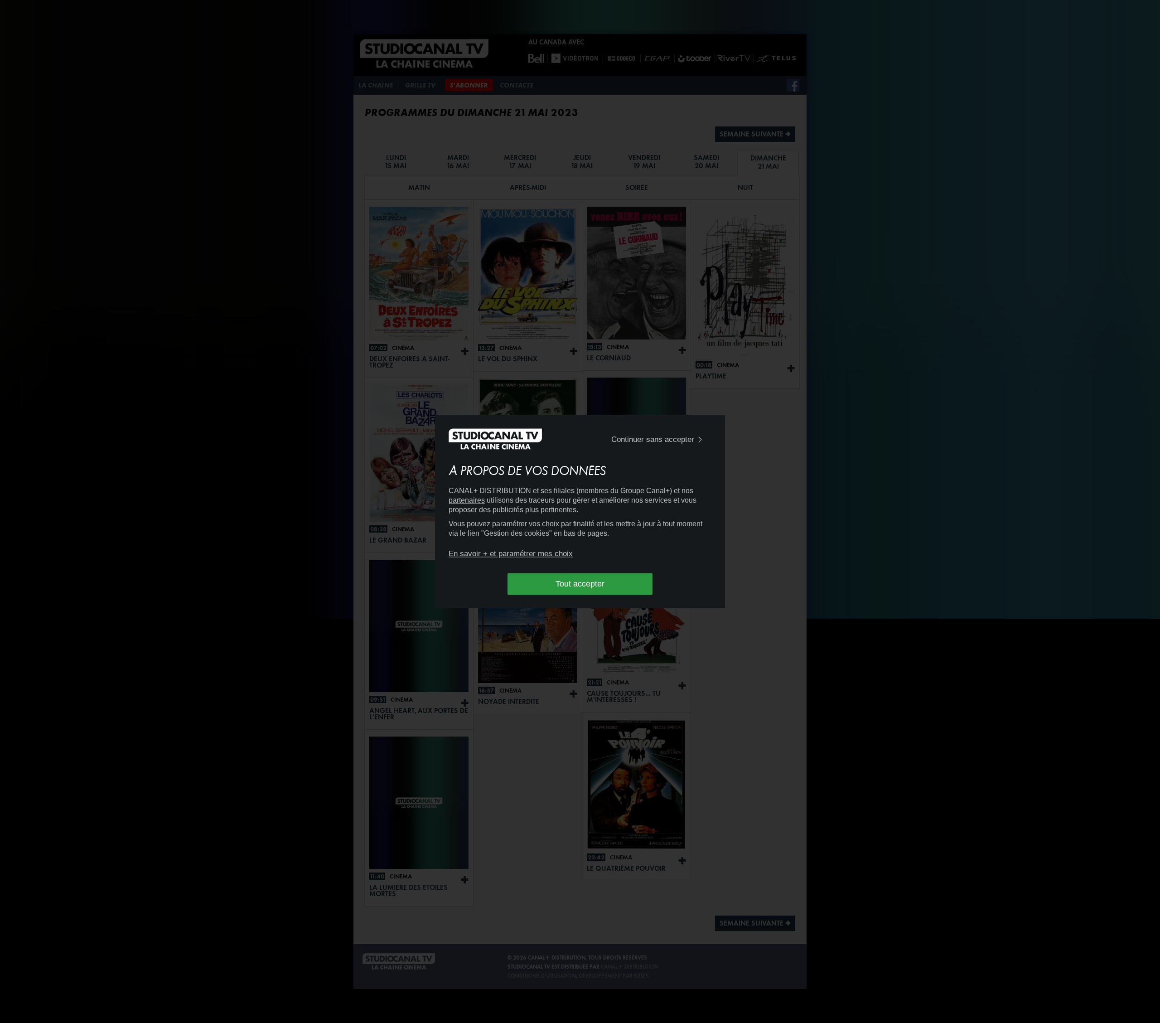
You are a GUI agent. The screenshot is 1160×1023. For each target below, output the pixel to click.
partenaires (467, 500)
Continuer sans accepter (652, 439)
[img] (700, 440)
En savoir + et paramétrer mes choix (511, 553)
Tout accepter (580, 583)
